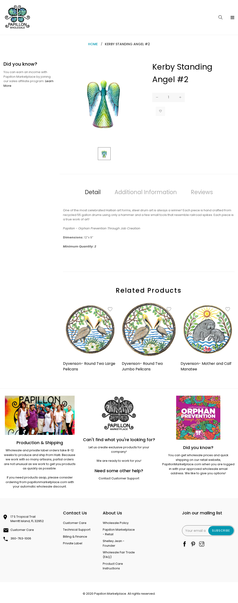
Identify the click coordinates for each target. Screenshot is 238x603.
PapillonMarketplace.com (181, 464)
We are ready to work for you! (118, 461)
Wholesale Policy (116, 523)
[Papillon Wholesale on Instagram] (201, 544)
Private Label (72, 543)
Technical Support (76, 529)
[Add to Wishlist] (160, 111)
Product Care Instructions (113, 566)
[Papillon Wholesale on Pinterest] (193, 544)
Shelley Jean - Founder (113, 543)
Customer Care (22, 530)
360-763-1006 (20, 538)
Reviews (202, 192)
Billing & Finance (75, 536)
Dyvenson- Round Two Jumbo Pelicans (142, 366)
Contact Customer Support (119, 478)
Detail (93, 192)
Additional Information (146, 192)
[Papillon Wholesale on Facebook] (184, 544)
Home (93, 44)
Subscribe (221, 530)
